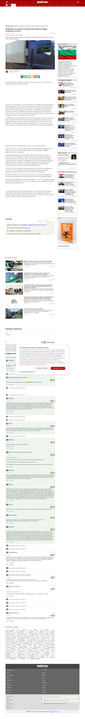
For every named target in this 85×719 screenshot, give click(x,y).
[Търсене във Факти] (78, 2)
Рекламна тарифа (10, 703)
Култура (69, 5)
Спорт (53, 5)
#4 (12, 368)
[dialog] (42, 359)
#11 (12, 457)
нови (74, 171)
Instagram (30, 225)
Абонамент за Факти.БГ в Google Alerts (20, 230)
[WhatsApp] (25, 76)
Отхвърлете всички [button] (41, 368)
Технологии (44, 5)
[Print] (38, 76)
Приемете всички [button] (58, 368)
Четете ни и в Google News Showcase (19, 228)
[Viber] (35, 76)
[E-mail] (32, 76)
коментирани (69, 171)
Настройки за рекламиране (32, 363)
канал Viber (42, 225)
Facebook (24, 225)
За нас (8, 698)
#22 (13, 562)
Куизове (44, 692)
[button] (27, 372)
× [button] (66, 345)
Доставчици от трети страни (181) (40, 356)
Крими (49, 5)
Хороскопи (58, 5)
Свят (18, 5)
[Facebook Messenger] (28, 76)
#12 (13, 446)
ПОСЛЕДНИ (8, 357)
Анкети (43, 690)
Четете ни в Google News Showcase (53, 697)
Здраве (43, 687)
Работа (8, 701)
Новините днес (10, 670)
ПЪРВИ (13, 357)
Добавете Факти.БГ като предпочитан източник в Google (25, 233)
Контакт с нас (9, 705)
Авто (40, 5)
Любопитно (63, 5)
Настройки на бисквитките (26, 364)
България (13, 5)
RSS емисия (10, 696)
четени (63, 171)
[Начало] (42, 2)
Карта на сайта (10, 700)
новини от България (65, 80)
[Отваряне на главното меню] (7, 2)
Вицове (8, 692)
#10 (13, 410)
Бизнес (32, 5)
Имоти (36, 5)
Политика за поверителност (40, 364)
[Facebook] (22, 76)
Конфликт (74, 5)
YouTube (36, 225)
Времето (8, 690)
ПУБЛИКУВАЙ (50, 342)
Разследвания (27, 5)
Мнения (21, 5)
